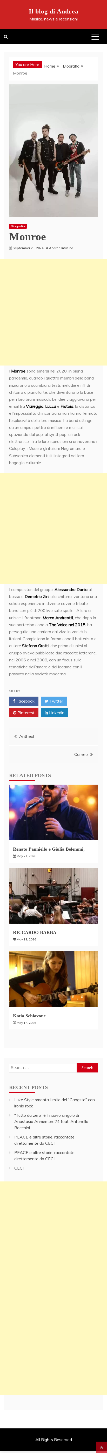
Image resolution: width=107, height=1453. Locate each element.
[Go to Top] (101, 1447)
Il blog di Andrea (53, 11)
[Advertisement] (53, 312)
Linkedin (56, 712)
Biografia (18, 226)
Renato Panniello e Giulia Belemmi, (49, 849)
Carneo (81, 754)
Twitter (55, 701)
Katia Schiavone (29, 1015)
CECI (19, 1168)
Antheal (26, 736)
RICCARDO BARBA (34, 932)
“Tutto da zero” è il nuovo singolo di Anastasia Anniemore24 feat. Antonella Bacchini (51, 1121)
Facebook (25, 701)
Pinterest (25, 712)
